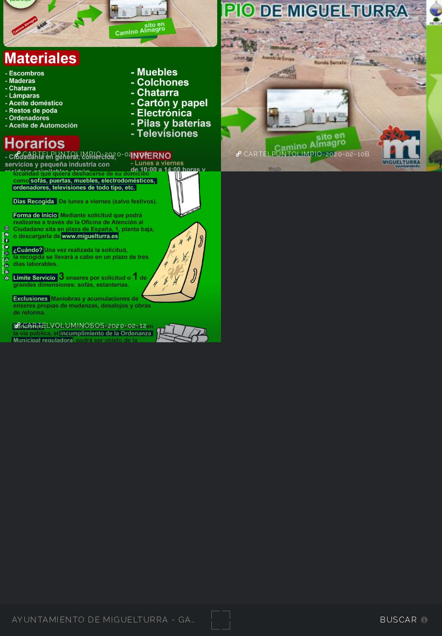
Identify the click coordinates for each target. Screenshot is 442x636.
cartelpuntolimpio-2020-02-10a (84, 154)
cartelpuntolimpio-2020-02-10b (305, 154)
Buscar (398, 619)
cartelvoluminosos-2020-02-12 (83, 325)
